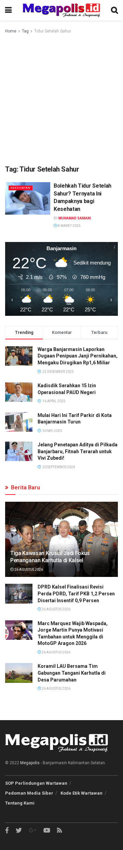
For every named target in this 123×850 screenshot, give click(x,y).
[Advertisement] (61, 99)
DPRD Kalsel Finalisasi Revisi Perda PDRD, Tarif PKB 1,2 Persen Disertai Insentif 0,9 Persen (76, 593)
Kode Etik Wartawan (81, 793)
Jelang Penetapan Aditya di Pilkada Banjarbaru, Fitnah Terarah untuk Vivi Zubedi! (78, 451)
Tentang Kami (20, 803)
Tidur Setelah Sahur (52, 31)
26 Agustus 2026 (28, 569)
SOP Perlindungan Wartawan (36, 783)
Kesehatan (20, 187)
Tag (25, 31)
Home (10, 31)
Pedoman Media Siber (29, 793)
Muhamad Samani (74, 218)
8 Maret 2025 (69, 226)
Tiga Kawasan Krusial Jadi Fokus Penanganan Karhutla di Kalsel (50, 557)
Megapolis (30, 762)
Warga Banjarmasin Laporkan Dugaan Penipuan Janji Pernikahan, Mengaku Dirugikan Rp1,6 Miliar (78, 356)
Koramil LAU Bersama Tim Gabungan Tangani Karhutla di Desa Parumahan (72, 672)
